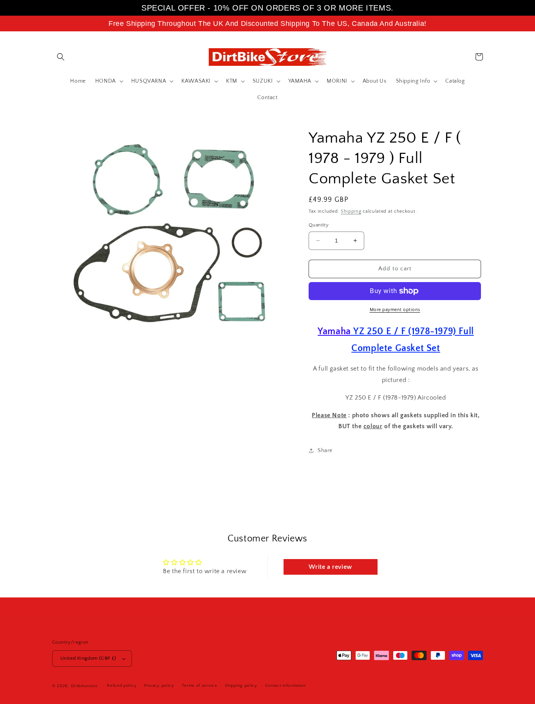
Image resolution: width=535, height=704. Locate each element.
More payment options (395, 309)
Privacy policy (159, 685)
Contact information (285, 685)
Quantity (319, 225)
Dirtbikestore (84, 686)
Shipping (351, 211)
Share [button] (325, 450)
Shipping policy (241, 685)
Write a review (330, 566)
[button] (60, 56)
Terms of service (199, 685)
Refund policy (121, 685)
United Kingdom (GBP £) (88, 658)
